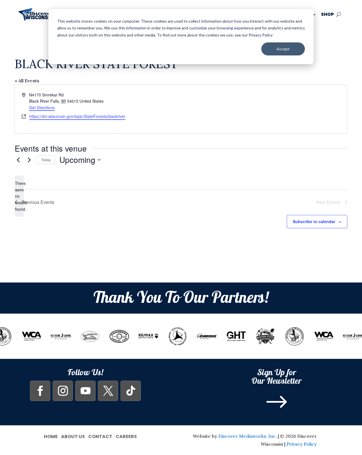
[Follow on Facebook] (40, 391)
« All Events (27, 80)
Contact (100, 436)
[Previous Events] (18, 159)
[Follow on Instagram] (63, 391)
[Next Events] (29, 159)
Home (51, 436)
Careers (126, 436)
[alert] (19, 196)
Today (46, 159)
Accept (283, 48)
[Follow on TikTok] (130, 391)
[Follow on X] (108, 391)
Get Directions (42, 107)
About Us (73, 436)
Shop (327, 14)
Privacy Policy (301, 444)
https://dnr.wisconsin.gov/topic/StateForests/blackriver (77, 116)
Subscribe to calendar (314, 221)
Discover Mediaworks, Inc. (247, 436)
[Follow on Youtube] (85, 391)
